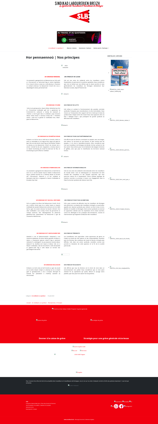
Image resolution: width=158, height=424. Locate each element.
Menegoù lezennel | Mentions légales (84, 419)
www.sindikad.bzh (69, 419)
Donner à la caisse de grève (51, 338)
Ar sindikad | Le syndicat (38, 296)
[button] (56, 48)
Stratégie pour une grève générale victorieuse (106, 338)
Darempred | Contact (31, 409)
